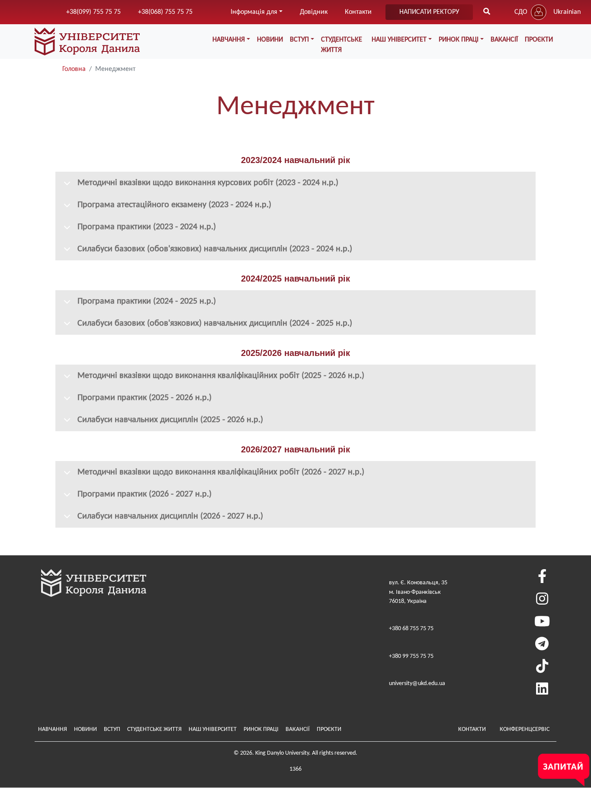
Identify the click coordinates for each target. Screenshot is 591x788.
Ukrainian (567, 12)
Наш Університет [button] (399, 39)
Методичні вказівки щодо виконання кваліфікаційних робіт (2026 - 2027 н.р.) (220, 472)
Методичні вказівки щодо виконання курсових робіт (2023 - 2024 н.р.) (207, 183)
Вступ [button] (299, 39)
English (563, 29)
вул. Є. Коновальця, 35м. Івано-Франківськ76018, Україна (418, 592)
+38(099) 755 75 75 (93, 12)
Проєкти (539, 39)
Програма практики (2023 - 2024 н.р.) (146, 227)
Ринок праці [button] (459, 39)
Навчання (52, 729)
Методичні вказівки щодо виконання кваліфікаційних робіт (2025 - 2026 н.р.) (220, 376)
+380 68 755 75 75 (411, 628)
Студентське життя (341, 45)
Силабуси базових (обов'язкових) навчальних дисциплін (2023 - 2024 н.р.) (214, 249)
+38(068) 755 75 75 (165, 12)
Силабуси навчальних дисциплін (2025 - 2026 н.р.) (170, 420)
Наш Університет (213, 729)
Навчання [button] (228, 39)
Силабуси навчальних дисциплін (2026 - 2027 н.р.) (170, 516)
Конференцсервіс (524, 729)
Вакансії (504, 39)
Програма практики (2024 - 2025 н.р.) (146, 301)
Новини (270, 39)
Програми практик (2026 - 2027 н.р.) (144, 494)
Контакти (358, 12)
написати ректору (429, 12)
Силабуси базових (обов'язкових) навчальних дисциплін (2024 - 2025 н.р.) (214, 323)
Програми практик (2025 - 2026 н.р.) (144, 398)
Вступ (112, 729)
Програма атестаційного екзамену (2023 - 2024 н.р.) (174, 205)
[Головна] (87, 41)
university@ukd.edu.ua (417, 683)
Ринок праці (261, 729)
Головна (74, 69)
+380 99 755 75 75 (411, 656)
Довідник (314, 12)
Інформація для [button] (254, 12)
